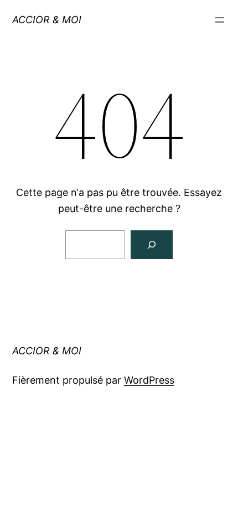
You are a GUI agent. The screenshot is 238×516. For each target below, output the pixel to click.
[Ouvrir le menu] (219, 20)
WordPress (149, 380)
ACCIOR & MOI (46, 19)
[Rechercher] (152, 244)
